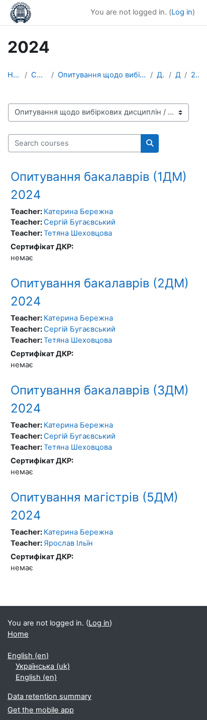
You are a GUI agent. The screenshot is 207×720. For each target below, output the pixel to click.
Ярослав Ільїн (68, 543)
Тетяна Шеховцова (78, 233)
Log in (181, 12)
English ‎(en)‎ (28, 655)
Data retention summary (49, 696)
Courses (39, 74)
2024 (195, 74)
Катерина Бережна (78, 211)
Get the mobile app (41, 709)
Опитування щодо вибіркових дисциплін (102, 74)
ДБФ (161, 74)
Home (14, 74)
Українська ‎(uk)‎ (43, 666)
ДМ (177, 74)
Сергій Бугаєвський (80, 222)
